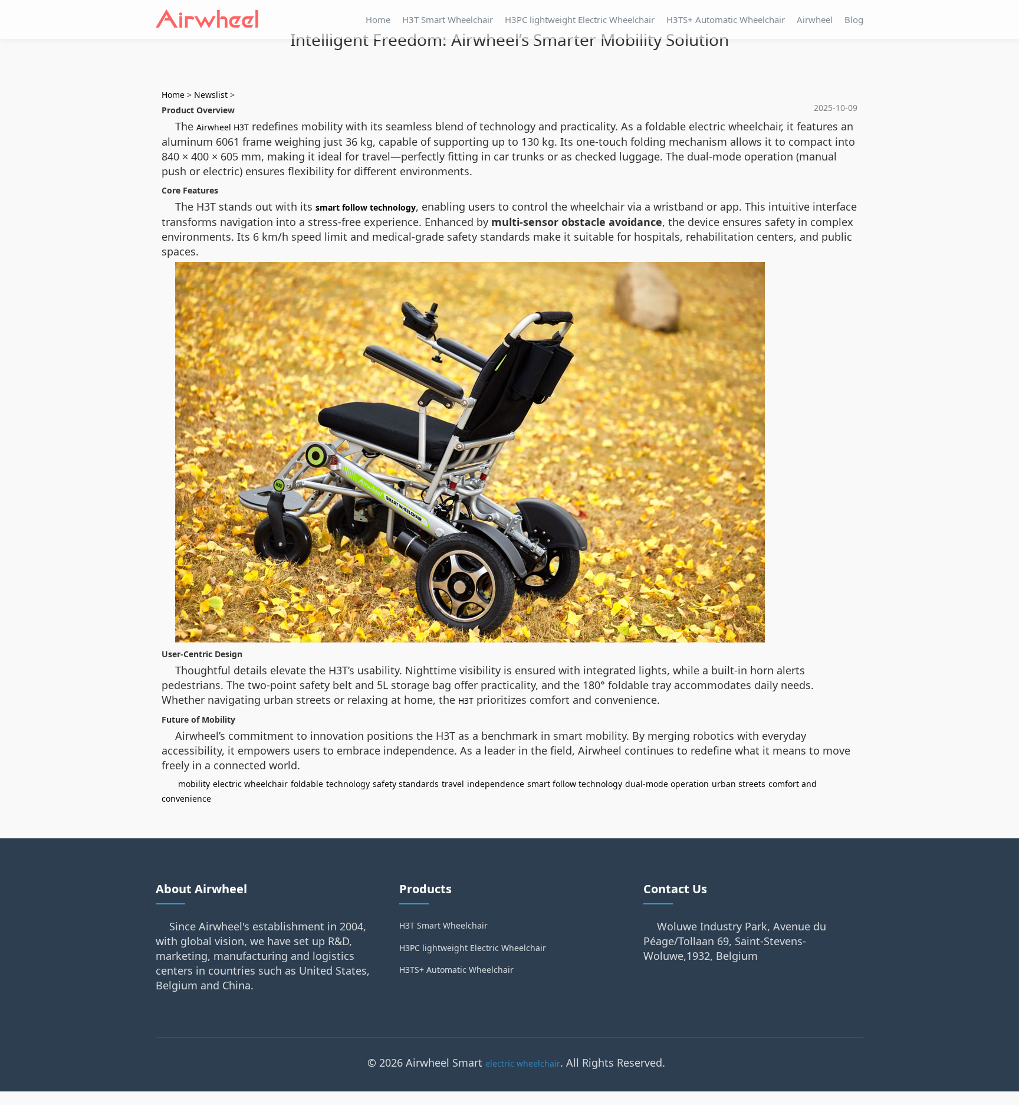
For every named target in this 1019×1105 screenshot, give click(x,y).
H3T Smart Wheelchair (447, 19)
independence (495, 783)
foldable (307, 783)
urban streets (738, 783)
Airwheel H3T (222, 127)
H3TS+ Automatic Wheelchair (725, 19)
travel (453, 783)
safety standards (406, 783)
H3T (466, 700)
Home (378, 19)
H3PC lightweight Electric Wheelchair (580, 19)
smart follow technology (365, 207)
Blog (853, 19)
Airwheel (815, 19)
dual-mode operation (667, 783)
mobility (194, 783)
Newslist (211, 94)
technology (348, 783)
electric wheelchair (250, 783)
